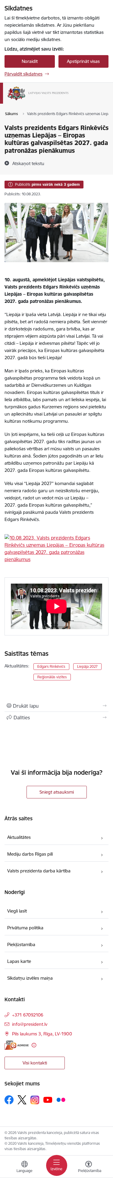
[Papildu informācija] (34, 1045)
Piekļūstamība (21, 944)
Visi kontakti (35, 1063)
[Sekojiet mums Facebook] (9, 1099)
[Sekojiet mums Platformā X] (22, 1099)
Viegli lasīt (17, 911)
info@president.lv (29, 1024)
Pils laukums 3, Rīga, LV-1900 (42, 1034)
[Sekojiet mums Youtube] (47, 1099)
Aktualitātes (19, 837)
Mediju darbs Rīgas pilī (30, 854)
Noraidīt (30, 61)
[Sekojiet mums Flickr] (60, 1099)
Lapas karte (19, 961)
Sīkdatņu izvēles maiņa (30, 978)
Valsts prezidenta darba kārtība (39, 871)
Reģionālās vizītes (52, 677)
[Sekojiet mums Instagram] (34, 1100)
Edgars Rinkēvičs (51, 666)
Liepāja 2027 (87, 666)
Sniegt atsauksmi (56, 792)
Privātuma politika (25, 928)
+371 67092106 (27, 1015)
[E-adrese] (17, 1045)
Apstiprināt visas (83, 61)
